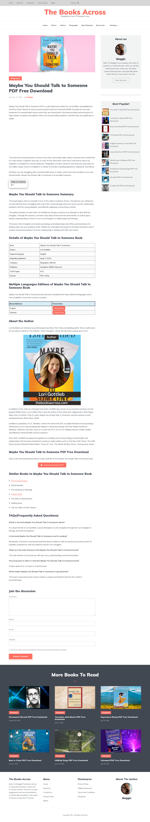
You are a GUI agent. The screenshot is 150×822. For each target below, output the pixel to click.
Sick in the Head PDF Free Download (124, 127)
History (63, 25)
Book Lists (100, 25)
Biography (73, 25)
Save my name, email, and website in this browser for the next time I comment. (39, 650)
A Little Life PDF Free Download (122, 186)
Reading (113, 25)
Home (11, 3)
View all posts (121, 80)
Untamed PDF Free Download (115, 760)
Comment (13, 597)
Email (11, 630)
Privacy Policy (42, 3)
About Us (20, 3)
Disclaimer (82, 797)
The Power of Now (19, 481)
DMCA (53, 3)
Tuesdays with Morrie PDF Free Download (70, 718)
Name (12, 620)
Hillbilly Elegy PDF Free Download (71, 760)
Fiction (53, 25)
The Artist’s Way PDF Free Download (124, 110)
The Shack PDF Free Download (122, 135)
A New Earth (16, 494)
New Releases (87, 25)
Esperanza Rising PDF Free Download (119, 717)
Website (12, 640)
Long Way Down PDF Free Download (124, 152)
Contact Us (30, 3)
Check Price (59, 308)
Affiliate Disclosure (85, 788)
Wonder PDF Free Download (121, 177)
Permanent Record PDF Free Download (28, 717)
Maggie (29, 97)
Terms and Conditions (86, 792)
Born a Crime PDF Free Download (25, 760)
